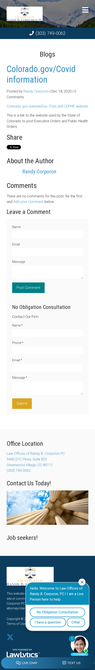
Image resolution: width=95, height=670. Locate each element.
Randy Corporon (36, 91)
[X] (10, 637)
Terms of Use (16, 623)
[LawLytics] (23, 654)
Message (18, 262)
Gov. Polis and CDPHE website (64, 106)
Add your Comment (28, 202)
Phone (17, 343)
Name (16, 227)
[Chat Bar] (47, 663)
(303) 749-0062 (51, 33)
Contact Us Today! (29, 483)
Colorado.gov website (24, 106)
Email (16, 244)
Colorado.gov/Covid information (41, 74)
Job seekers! (22, 537)
